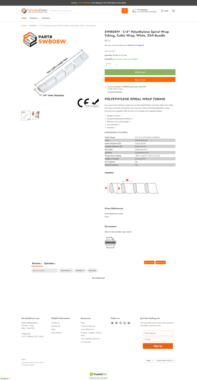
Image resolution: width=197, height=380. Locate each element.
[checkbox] (92, 271)
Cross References (87, 329)
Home (24, 18)
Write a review (160, 262)
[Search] (125, 10)
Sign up (158, 346)
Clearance (46, 18)
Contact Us (55, 323)
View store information (115, 92)
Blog (82, 323)
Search (24, 359)
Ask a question (149, 262)
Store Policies (56, 333)
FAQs (53, 329)
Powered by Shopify (28, 365)
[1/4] (25, 115)
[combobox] (86, 10)
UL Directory (86, 342)
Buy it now (140, 79)
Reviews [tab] (37, 263)
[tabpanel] (98, 285)
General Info (56, 326)
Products (34, 18)
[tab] (50, 263)
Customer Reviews (88, 326)
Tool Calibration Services (90, 339)
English (148, 360)
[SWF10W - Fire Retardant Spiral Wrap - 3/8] (35, 115)
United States (164, 360)
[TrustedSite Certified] (99, 375)
